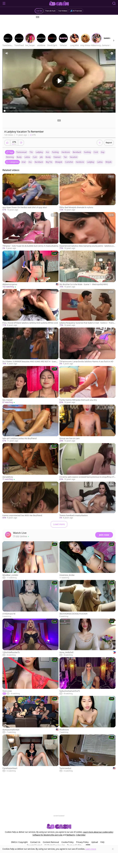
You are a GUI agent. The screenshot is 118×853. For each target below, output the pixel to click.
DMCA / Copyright (19, 842)
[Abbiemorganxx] (30, 269)
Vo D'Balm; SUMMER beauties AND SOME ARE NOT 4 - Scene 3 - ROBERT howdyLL (29, 361)
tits (31, 152)
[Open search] (114, 3)
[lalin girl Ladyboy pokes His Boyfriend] (30, 423)
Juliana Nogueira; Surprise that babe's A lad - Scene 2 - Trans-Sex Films (87, 323)
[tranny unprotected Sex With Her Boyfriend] (30, 500)
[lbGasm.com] (59, 3)
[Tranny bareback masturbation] (87, 500)
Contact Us (35, 842)
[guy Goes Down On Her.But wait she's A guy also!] (30, 192)
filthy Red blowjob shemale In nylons (76, 207)
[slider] (59, 111)
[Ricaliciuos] (87, 715)
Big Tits (49, 162)
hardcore (66, 152)
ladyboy (39, 152)
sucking (87, 152)
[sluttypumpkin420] (30, 715)
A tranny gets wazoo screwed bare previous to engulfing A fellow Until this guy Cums (87, 477)
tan (65, 157)
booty (48, 157)
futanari (57, 157)
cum (35, 157)
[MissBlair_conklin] (30, 560)
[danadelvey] (30, 462)
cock (96, 152)
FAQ (102, 842)
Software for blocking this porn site (48, 835)
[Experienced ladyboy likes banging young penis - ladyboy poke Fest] (87, 231)
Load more (59, 524)
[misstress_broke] (87, 560)
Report (109, 142)
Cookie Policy (67, 842)
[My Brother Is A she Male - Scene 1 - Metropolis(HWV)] (87, 269)
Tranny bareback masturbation (73, 515)
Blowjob (58, 162)
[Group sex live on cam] (87, 423)
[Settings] (111, 53)
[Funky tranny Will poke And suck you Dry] (87, 385)
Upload (94, 842)
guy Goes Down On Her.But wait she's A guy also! (24, 207)
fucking (55, 152)
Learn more (90, 848)
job (41, 157)
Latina (99, 162)
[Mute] (7, 53)
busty (19, 157)
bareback (77, 152)
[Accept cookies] (113, 849)
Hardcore (80, 162)
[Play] (59, 81)
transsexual (21, 152)
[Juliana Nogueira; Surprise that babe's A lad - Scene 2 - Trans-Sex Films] (87, 308)
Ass (30, 162)
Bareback (39, 162)
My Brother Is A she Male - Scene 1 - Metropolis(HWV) (83, 284)
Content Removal (51, 842)
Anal (24, 162)
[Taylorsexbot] (87, 753)
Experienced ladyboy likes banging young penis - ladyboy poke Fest (87, 246)
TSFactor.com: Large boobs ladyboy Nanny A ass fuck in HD (86, 361)
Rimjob (108, 162)
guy (102, 152)
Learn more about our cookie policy (98, 832)
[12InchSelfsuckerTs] (30, 637)
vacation (73, 157)
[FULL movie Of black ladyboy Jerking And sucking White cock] (30, 308)
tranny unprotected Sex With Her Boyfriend (22, 515)
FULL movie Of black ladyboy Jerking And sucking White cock (30, 323)
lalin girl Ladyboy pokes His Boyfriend (19, 438)
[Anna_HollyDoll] (87, 637)
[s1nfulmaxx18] (30, 599)
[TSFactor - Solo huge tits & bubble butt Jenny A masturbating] (30, 231)
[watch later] (6, 177)
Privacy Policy (82, 842)
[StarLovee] (30, 676)
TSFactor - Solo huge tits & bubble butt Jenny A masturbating (30, 246)
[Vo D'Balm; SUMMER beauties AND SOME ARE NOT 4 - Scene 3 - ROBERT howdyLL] (30, 346)
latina (27, 157)
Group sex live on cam (69, 438)
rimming (10, 157)
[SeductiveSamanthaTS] (87, 676)
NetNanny (70, 835)
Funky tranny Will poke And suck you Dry (78, 400)
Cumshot (69, 162)
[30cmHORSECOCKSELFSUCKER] (87, 599)
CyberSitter (81, 835)
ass (47, 152)
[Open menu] (4, 3)
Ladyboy (90, 162)
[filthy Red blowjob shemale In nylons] (87, 192)
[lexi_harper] (30, 385)
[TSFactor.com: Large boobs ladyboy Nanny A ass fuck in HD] (87, 346)
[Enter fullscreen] (111, 108)
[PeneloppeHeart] (30, 753)
